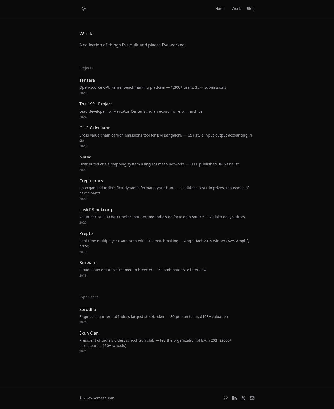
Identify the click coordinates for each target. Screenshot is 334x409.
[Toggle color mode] (83, 8)
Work (236, 8)
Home (220, 8)
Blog (251, 8)
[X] (243, 398)
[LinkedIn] (234, 398)
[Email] (252, 398)
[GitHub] (225, 398)
